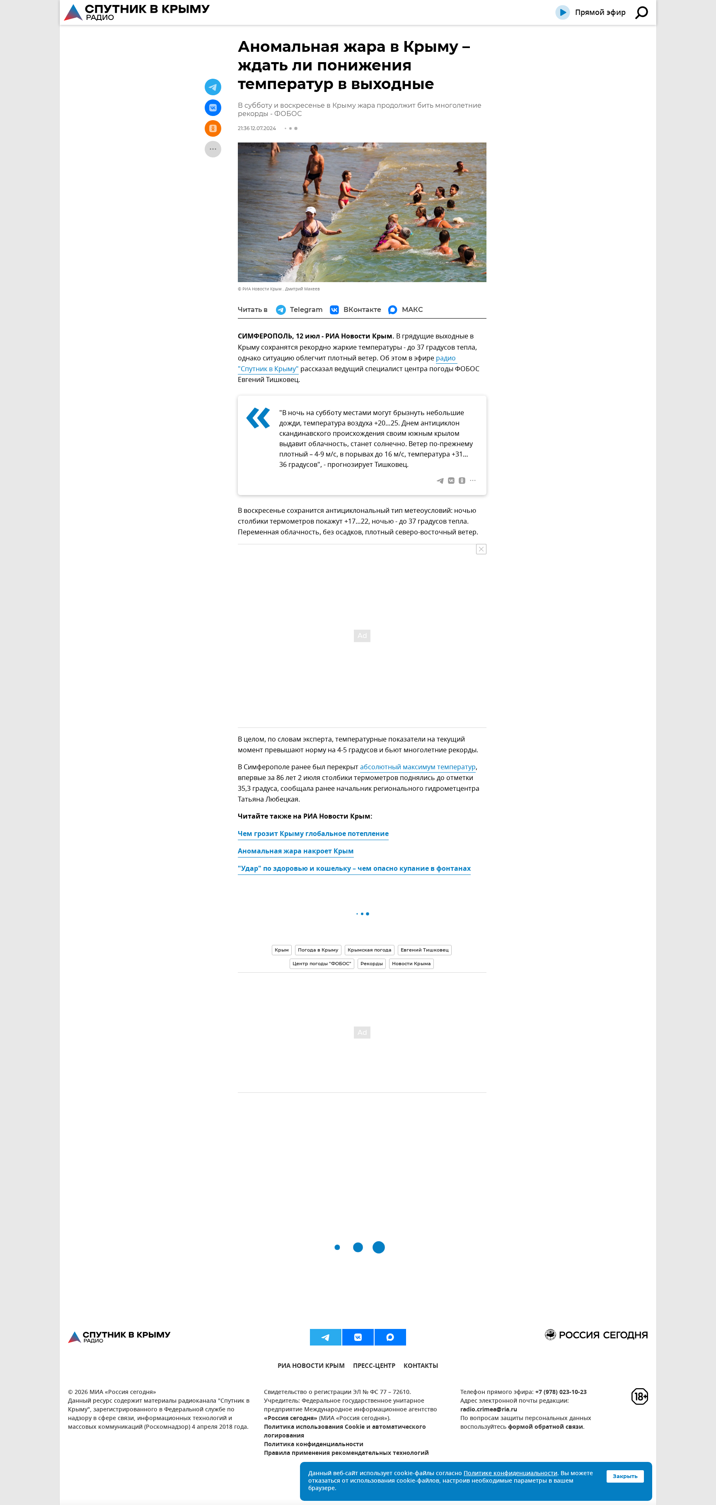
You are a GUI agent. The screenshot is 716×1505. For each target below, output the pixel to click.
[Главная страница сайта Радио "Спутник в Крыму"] (137, 12)
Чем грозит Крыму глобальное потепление (313, 834)
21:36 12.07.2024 (257, 128)
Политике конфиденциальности (510, 1473)
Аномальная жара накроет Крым (296, 851)
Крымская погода (370, 950)
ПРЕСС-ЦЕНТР (374, 1367)
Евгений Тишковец (425, 950)
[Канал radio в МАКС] (390, 1337)
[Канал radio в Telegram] (325, 1337)
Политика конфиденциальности (313, 1444)
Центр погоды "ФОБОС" (322, 963)
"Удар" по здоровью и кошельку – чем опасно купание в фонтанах (354, 869)
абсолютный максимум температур (418, 767)
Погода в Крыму (318, 950)
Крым (282, 950)
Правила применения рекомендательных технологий (346, 1453)
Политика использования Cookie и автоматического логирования (345, 1432)
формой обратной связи (545, 1427)
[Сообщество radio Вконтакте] (358, 1337)
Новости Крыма (411, 963)
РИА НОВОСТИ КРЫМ (311, 1367)
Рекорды (371, 963)
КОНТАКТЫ (421, 1367)
